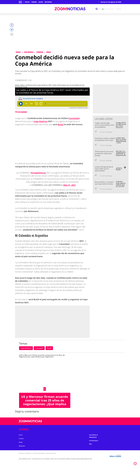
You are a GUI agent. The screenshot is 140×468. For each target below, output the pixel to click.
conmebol (39, 348)
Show (40, 2)
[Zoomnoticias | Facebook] (97, 421)
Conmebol (74, 118)
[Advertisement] (72, 35)
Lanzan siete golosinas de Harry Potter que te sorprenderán (104, 169)
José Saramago (22, 112)
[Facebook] (12, 25)
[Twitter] (12, 29)
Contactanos (93, 441)
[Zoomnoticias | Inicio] (119, 429)
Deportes (48, 2)
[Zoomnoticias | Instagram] (105, 421)
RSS (90, 444)
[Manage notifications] (135, 463)
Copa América (40, 121)
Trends (34, 2)
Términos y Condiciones (25, 453)
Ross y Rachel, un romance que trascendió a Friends (104, 183)
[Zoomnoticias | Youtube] (109, 421)
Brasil (61, 124)
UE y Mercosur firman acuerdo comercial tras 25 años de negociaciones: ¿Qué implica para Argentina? (44, 402)
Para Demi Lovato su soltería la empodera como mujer (105, 139)
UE (44, 389)
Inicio (27, 2)
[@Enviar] (12, 34)
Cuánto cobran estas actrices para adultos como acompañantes (104, 125)
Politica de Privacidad (38, 453)
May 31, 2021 (69, 185)
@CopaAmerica (38, 172)
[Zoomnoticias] (30, 423)
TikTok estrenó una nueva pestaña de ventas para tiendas (104, 153)
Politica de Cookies (51, 453)
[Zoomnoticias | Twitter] (111, 9)
